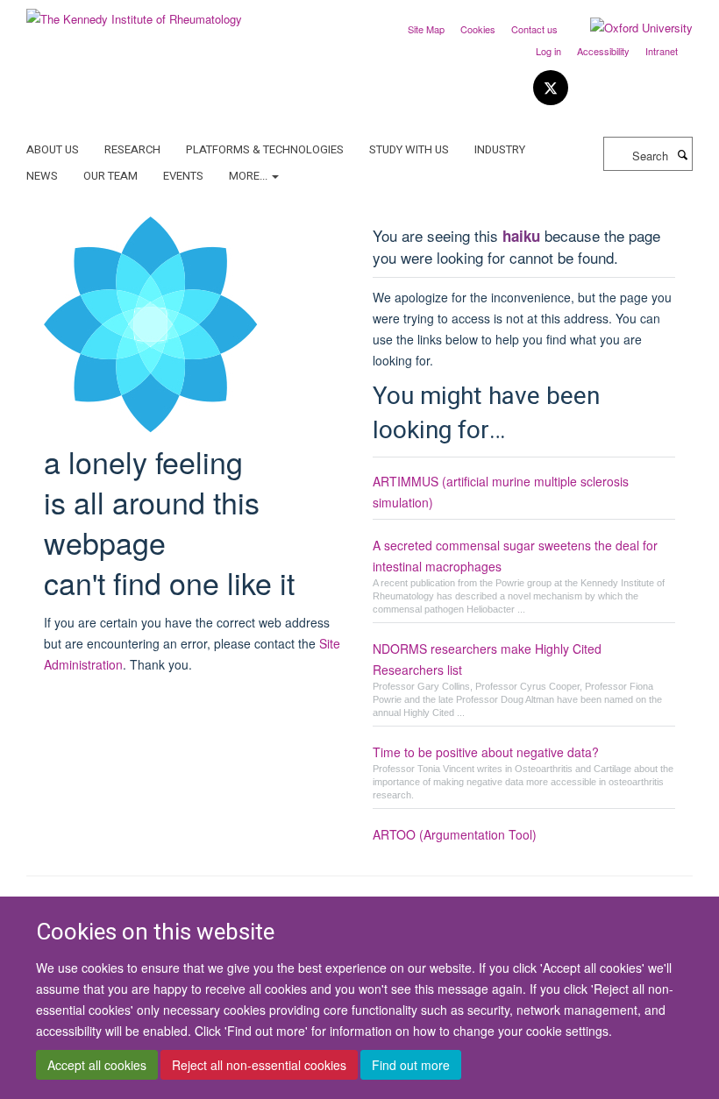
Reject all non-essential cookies (259, 1065)
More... (249, 175)
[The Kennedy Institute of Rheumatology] (134, 12)
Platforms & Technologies (265, 149)
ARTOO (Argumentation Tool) (455, 834)
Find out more (411, 1065)
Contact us (534, 29)
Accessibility (603, 51)
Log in (548, 51)
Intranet (661, 51)
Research (132, 149)
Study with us (409, 149)
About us (52, 149)
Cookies (477, 29)
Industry (499, 149)
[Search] (682, 154)
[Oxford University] (628, 28)
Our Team (110, 175)
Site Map (426, 29)
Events (183, 175)
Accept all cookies (96, 1065)
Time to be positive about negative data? (486, 752)
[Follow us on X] (550, 88)
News (42, 175)
